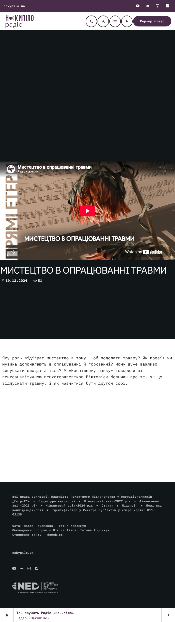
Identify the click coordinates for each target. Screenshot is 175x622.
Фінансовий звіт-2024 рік (69, 505)
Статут (107, 505)
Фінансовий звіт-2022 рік (107, 501)
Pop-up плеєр (152, 21)
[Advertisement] (87, 426)
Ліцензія (129, 505)
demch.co (55, 535)
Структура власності (57, 501)
